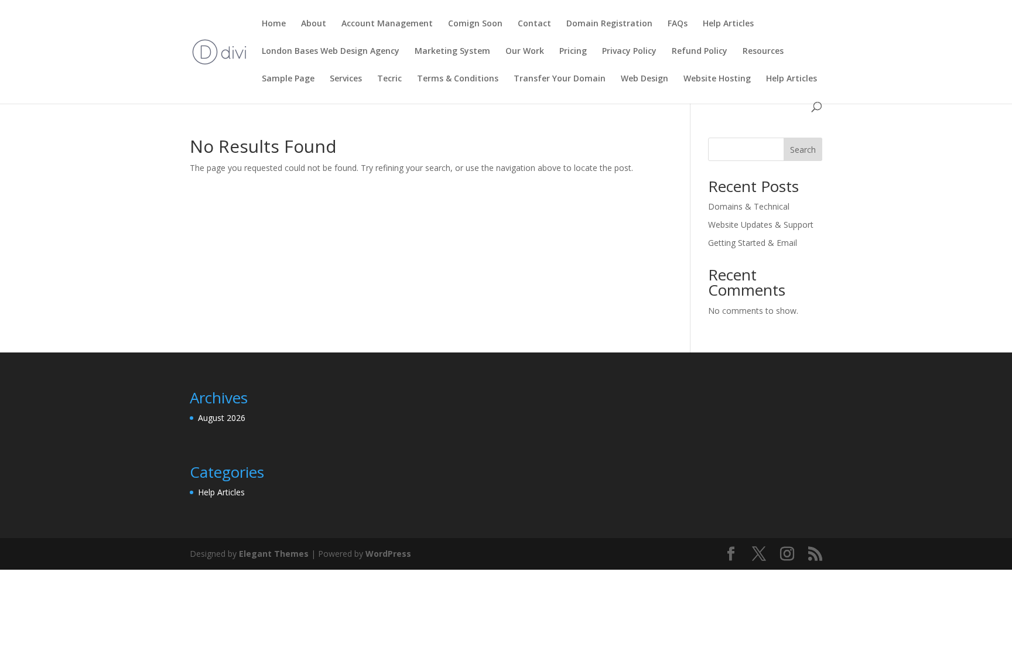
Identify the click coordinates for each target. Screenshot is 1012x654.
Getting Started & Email (752, 242)
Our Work (524, 51)
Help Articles (728, 24)
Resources (763, 51)
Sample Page (288, 79)
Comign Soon (475, 24)
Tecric (389, 79)
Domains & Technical (748, 206)
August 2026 (221, 417)
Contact (534, 24)
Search (803, 149)
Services (346, 79)
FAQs (678, 24)
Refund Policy (699, 51)
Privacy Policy (629, 51)
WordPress (388, 553)
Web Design (644, 79)
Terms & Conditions (457, 79)
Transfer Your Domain (560, 79)
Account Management (387, 24)
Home (274, 24)
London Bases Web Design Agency (330, 51)
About (313, 24)
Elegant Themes (274, 553)
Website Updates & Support (760, 224)
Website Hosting (717, 79)
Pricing (573, 51)
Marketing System (452, 51)
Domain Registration (609, 24)
